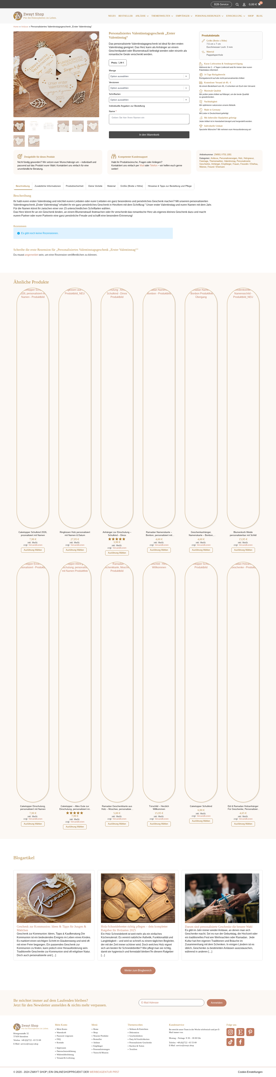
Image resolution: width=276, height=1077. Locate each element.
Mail (142, 165)
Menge (112, 70)
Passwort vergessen (65, 1036)
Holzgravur (249, 158)
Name (112, 111)
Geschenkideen (136, 1036)
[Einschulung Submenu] (243, 16)
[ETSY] (240, 1032)
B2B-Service (221, 4)
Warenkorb (61, 1032)
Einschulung (234, 16)
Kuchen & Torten (136, 1046)
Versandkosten (35, 545)
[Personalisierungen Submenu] (221, 16)
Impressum (61, 1048)
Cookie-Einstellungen (250, 1072)
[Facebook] (240, 1042)
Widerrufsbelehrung (65, 1054)
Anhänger (215, 164)
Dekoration (134, 1032)
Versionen (114, 82)
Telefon (153, 165)
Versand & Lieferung (66, 1058)
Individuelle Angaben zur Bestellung (127, 106)
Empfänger (182, 16)
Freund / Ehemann (216, 167)
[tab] (22, 186)
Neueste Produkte (100, 1036)
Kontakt (60, 1043)
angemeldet (31, 254)
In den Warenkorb (149, 134)
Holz (240, 158)
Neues (112, 16)
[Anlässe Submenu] (147, 16)
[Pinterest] (250, 1032)
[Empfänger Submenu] (190, 16)
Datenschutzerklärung (66, 1051)
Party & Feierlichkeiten (139, 1039)
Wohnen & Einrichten (138, 1029)
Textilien (133, 1049)
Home (16, 27)
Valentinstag (229, 161)
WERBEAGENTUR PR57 (104, 1072)
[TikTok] (230, 1042)
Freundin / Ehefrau (248, 164)
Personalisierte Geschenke (140, 1043)
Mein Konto (62, 1029)
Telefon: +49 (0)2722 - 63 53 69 (27, 1040)
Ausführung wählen (33, 550)
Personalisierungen (207, 16)
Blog (260, 16)
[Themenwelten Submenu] (171, 16)
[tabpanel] (113, 205)
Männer (202, 167)
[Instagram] (230, 1032)
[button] (94, 36)
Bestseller (126, 16)
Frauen (236, 164)
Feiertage (203, 161)
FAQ (59, 1039)
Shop (251, 16)
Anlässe (140, 16)
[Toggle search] (237, 5)
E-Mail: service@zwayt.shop (25, 1044)
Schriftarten (115, 94)
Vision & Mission (100, 1053)
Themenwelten (160, 16)
